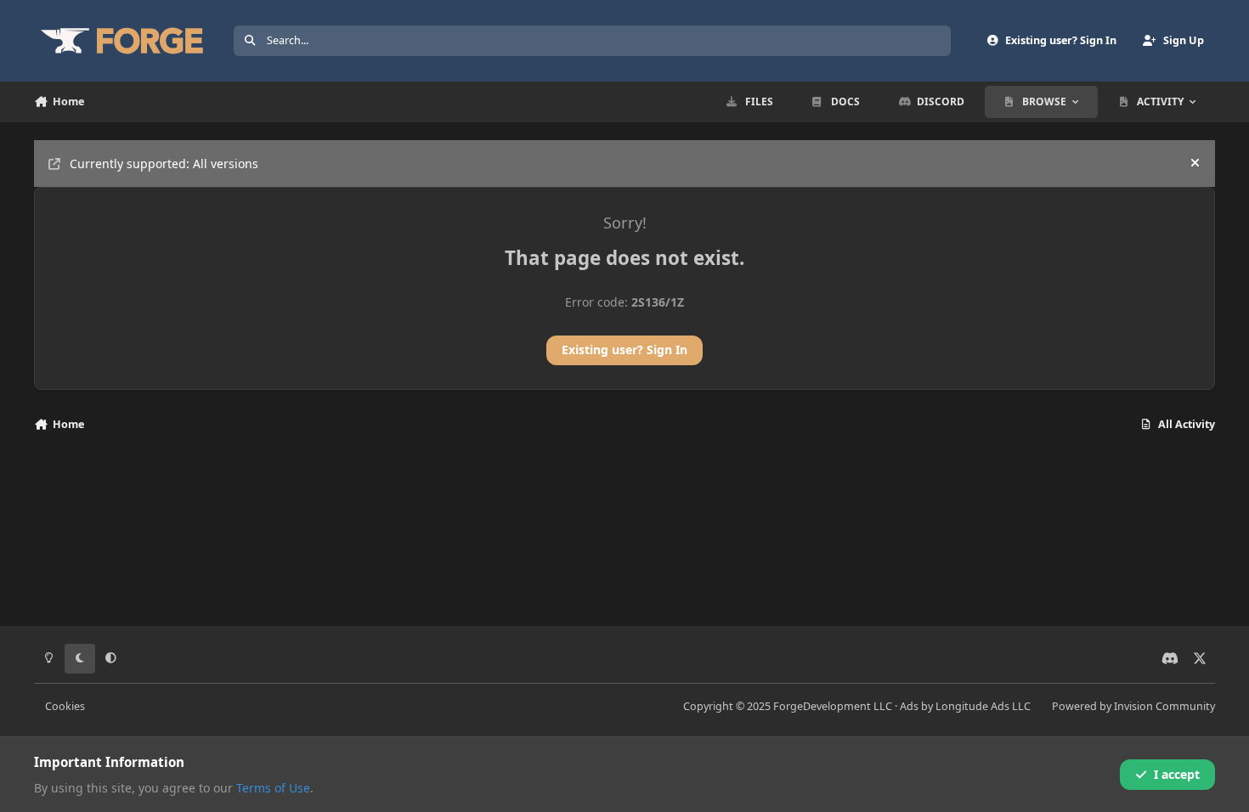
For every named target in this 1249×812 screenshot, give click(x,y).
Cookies (65, 706)
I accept (1177, 774)
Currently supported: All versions (164, 163)
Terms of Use (273, 788)
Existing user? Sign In (624, 349)
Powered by (1133, 706)
